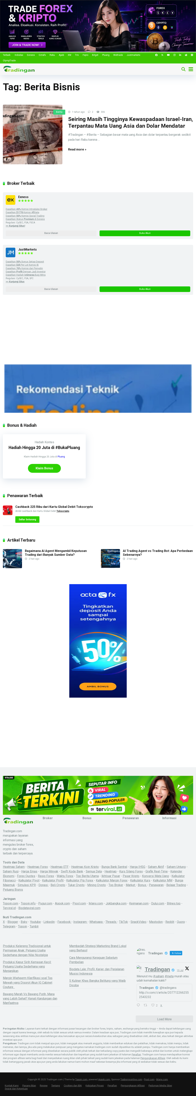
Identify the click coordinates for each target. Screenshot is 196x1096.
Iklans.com (96, 903)
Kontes (49, 442)
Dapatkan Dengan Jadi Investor (26, 271)
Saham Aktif (156, 867)
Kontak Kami (12, 1085)
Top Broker (116, 885)
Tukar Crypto (76, 885)
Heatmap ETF (60, 867)
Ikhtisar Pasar (110, 876)
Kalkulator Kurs (140, 880)
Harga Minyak (49, 871)
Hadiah (39, 442)
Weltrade (118, 55)
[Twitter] (162, 55)
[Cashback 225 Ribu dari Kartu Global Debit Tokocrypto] (7, 514)
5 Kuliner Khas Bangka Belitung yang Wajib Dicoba (97, 983)
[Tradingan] (19, 68)
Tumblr (34, 926)
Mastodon (156, 922)
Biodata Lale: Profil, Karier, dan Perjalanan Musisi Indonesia (96, 971)
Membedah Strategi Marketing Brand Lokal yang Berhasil (97, 948)
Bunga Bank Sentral (114, 867)
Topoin (22, 926)
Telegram (9, 926)
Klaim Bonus (44, 468)
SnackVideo (138, 922)
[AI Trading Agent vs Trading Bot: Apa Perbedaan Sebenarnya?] (110, 567)
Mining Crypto (96, 885)
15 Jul (180, 970)
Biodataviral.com (29, 908)
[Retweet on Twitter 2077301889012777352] (146, 1005)
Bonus (142, 885)
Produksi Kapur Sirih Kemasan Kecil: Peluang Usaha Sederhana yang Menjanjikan (27, 966)
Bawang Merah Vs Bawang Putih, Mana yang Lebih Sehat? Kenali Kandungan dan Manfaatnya (30, 998)
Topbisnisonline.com (131, 1079)
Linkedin (49, 922)
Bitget (95, 55)
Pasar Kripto (131, 876)
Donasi (43, 885)
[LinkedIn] (180, 55)
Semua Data (94, 871)
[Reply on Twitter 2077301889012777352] (139, 1005)
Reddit (169, 922)
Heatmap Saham (14, 867)
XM (69, 55)
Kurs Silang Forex (131, 871)
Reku (52, 55)
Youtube (35, 922)
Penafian (136, 1054)
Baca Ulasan (51, 233)
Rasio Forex (46, 876)
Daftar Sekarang (27, 519)
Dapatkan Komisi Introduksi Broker (26, 209)
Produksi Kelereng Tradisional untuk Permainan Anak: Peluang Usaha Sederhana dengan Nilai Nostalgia (27, 950)
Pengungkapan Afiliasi (152, 1058)
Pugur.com (45, 903)
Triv (77, 55)
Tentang (55, 1085)
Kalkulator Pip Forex (79, 880)
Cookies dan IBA (73, 1085)
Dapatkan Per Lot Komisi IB (22, 265)
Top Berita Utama (87, 876)
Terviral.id (9, 908)
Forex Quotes (26, 876)
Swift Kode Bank (72, 871)
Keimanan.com (139, 903)
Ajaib (61, 55)
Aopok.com (62, 903)
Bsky (24, 922)
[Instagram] (174, 55)
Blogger (12, 922)
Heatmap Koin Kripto (85, 867)
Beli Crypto (58, 885)
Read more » (77, 149)
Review (43, 1085)
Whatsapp (96, 922)
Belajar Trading (176, 885)
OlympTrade (9, 60)
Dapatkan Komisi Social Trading (25, 216)
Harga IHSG (137, 867)
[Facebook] (156, 55)
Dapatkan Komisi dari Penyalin (24, 268)
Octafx (42, 55)
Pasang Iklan (29, 1085)
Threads (111, 922)
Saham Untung (176, 867)
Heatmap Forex (37, 867)
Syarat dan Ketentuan (16, 1088)
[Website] (192, 55)
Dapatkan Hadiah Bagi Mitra (26, 275)
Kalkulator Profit (53, 880)
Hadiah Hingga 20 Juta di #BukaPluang (44, 447)
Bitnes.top (173, 903)
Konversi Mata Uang (155, 876)
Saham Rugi (11, 871)
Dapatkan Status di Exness (25, 219)
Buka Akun (145, 233)
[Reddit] (186, 55)
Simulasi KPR (27, 885)
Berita (59, 112)
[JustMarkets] (10, 256)
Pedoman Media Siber (160, 1085)
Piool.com (79, 903)
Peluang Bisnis (13, 889)
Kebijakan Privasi (95, 1085)
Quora (181, 922)
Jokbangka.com (116, 903)
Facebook (64, 922)
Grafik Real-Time (156, 871)
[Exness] (10, 204)
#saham (158, 976)
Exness (31, 55)
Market (131, 885)
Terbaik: (7, 55)
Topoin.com (10, 903)
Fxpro (85, 55)
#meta (169, 976)
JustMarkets (27, 249)
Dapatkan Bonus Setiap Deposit (25, 261)
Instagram (80, 922)
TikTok (123, 922)
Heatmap (111, 871)
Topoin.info (28, 903)
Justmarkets (133, 55)
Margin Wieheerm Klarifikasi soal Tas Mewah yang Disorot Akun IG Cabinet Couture (27, 982)
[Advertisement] (98, 336)
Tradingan (157, 969)
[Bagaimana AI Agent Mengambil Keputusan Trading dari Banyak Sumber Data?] (12, 567)
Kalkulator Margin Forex (111, 880)
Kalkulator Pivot (28, 880)
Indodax (19, 55)
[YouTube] (168, 55)
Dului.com (157, 903)
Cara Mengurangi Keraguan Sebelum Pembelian (93, 960)
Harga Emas (29, 871)
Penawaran (156, 885)
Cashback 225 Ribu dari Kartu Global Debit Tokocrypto (54, 507)
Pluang (105, 55)
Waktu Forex (65, 876)
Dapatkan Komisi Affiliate (22, 212)
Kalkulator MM (162, 880)
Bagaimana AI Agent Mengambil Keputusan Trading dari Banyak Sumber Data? (56, 552)
